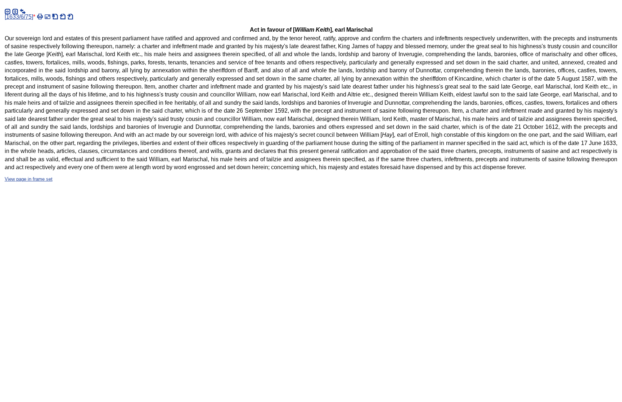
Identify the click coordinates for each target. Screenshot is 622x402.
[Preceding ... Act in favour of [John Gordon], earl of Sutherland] (63, 16)
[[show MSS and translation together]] (23, 11)
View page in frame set (29, 179)
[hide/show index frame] (7, 11)
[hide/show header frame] (15, 11)
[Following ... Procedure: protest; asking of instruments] (70, 16)
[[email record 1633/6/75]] (47, 16)
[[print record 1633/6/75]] (40, 16)
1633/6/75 (19, 17)
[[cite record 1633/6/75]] (55, 16)
